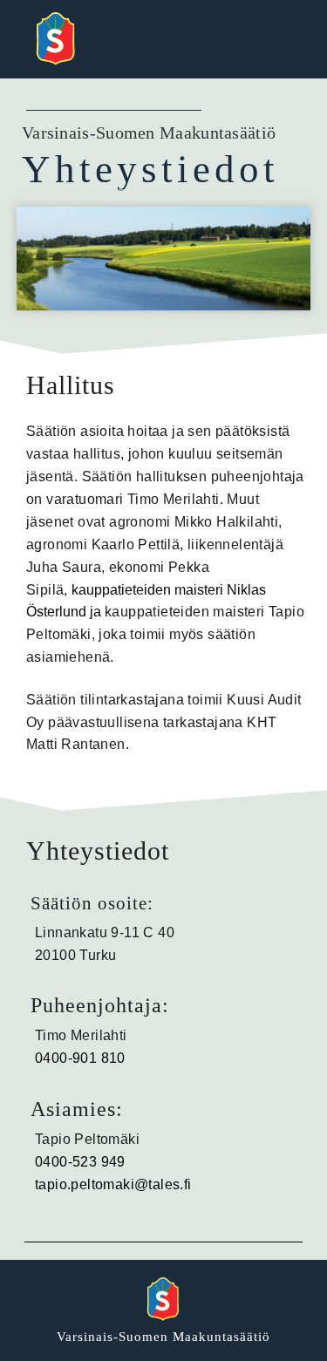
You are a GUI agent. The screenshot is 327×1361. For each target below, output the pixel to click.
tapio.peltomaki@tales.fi (113, 1184)
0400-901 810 (80, 1058)
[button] (283, 39)
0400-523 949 (80, 1161)
